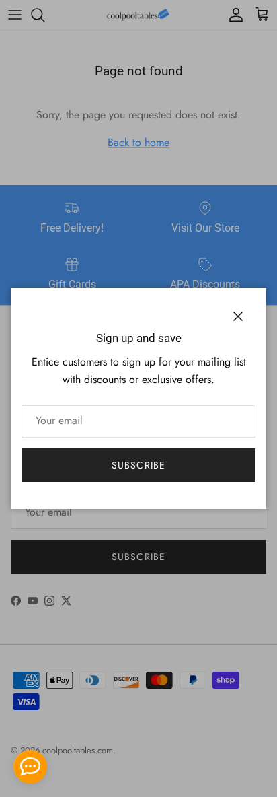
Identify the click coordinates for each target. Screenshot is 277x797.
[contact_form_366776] (30, 767)
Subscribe (138, 465)
